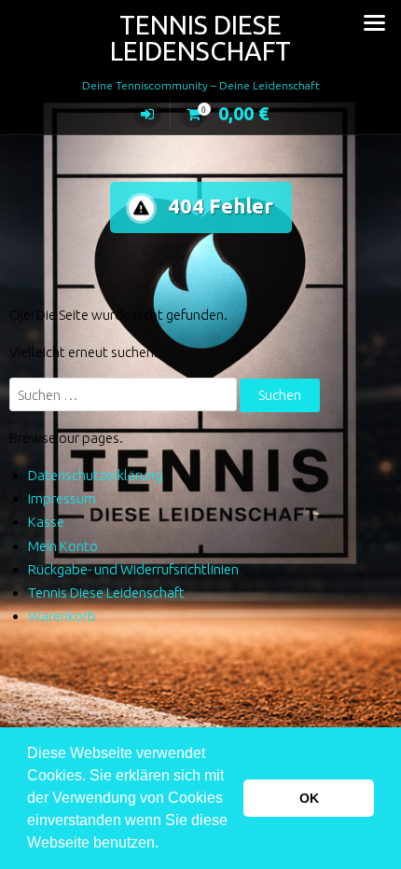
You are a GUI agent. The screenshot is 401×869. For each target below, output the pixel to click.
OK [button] (309, 798)
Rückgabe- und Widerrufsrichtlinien (133, 569)
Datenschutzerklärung (95, 475)
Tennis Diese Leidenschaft (200, 37)
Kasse (46, 522)
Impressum (62, 498)
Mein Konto (63, 546)
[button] (165, 845)
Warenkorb (62, 616)
